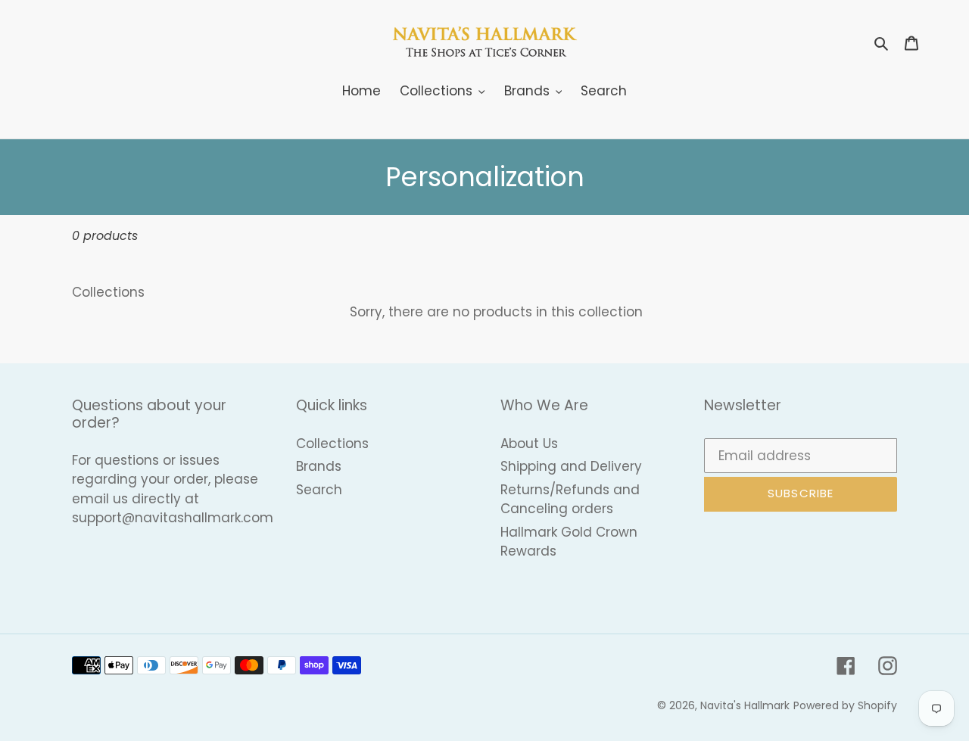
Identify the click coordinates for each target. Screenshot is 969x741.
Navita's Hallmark (745, 705)
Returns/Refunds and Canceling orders (570, 499)
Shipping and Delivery (571, 466)
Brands (318, 466)
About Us (529, 443)
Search (319, 490)
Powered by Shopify (845, 705)
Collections (332, 443)
